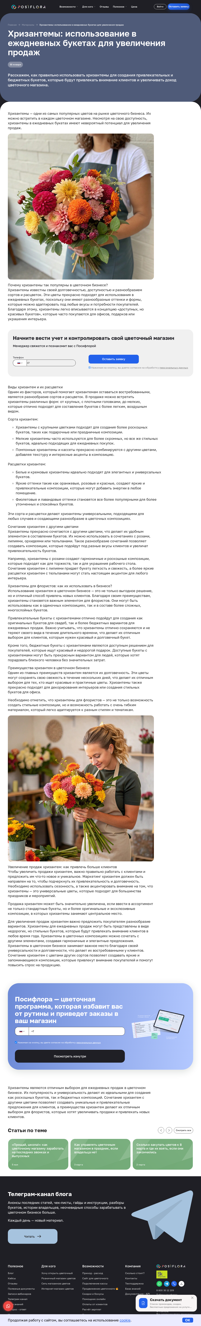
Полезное (118, 6)
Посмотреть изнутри (70, 1056)
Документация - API (137, 1293)
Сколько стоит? (134, 1273)
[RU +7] (20, 363)
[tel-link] (174, 1284)
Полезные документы (21, 1288)
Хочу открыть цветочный (57, 1273)
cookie (125, 1320)
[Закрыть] (192, 1297)
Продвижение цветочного (99, 1288)
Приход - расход (92, 1273)
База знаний (15, 1304)
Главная (12, 24)
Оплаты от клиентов (94, 1304)
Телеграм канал (17, 1299)
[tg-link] (167, 1284)
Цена (134, 6)
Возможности (68, 6)
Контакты (131, 1278)
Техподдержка (134, 1283)
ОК (187, 1320)
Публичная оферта (166, 1294)
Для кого (87, 6)
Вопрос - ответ (17, 1309)
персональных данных (174, 367)
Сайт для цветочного (95, 1278)
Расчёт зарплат (91, 1309)
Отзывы (104, 6)
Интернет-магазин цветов (57, 1288)
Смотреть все (183, 1130)
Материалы (28, 24)
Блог (11, 1273)
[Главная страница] (28, 6)
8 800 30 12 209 (165, 1290)
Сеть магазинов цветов (55, 1283)
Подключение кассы (95, 1283)
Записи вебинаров (19, 1293)
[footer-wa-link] (159, 1284)
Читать (29, 1236)
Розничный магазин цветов (58, 1278)
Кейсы (12, 1278)
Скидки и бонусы (93, 1293)
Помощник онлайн (94, 1299)
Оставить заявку (179, 6)
